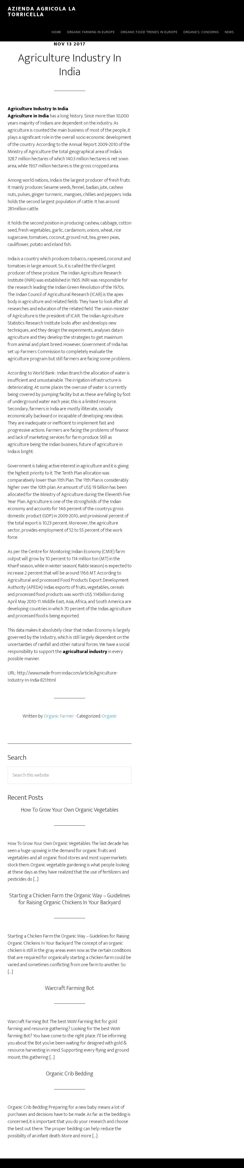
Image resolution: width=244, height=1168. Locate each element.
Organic (109, 716)
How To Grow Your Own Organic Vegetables (69, 810)
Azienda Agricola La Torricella (42, 11)
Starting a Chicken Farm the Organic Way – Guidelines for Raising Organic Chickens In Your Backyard (69, 899)
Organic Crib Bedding (69, 1073)
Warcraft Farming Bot (69, 988)
